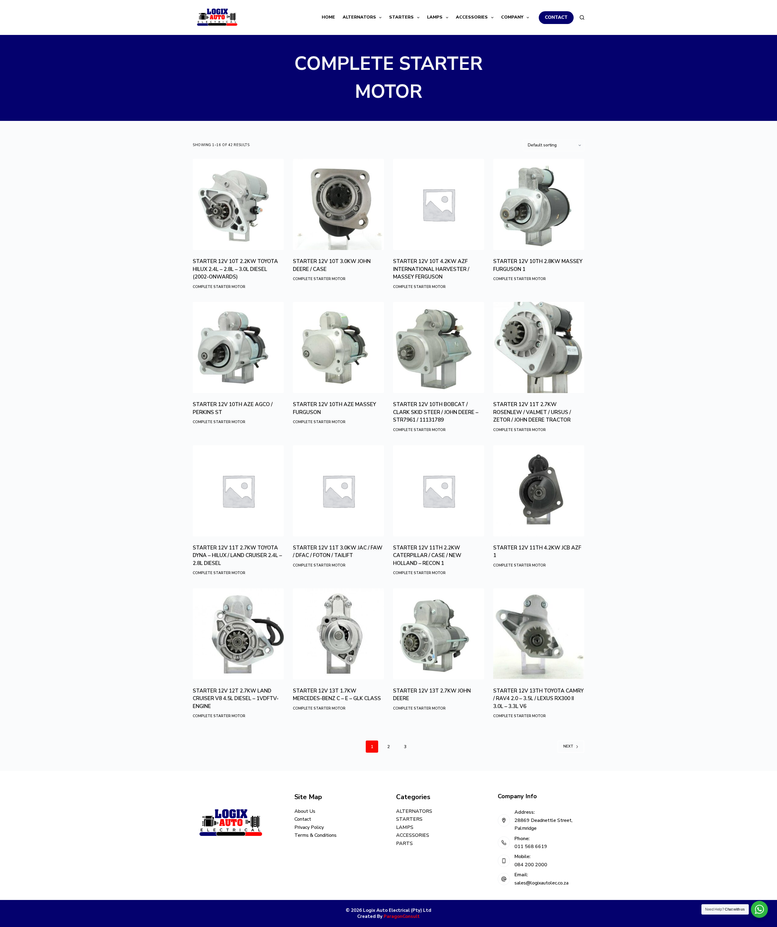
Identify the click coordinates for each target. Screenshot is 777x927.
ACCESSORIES (472, 17)
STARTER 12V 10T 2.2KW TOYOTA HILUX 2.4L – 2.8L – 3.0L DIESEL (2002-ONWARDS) (235, 269)
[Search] (582, 17)
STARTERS (401, 17)
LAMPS (435, 17)
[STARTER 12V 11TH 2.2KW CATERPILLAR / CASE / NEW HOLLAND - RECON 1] (438, 490)
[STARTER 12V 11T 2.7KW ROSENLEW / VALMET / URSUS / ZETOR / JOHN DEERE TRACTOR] (538, 347)
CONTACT (556, 17)
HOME (328, 17)
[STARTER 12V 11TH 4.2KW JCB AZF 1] (538, 490)
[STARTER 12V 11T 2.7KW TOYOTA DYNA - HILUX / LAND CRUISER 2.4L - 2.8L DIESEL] (238, 490)
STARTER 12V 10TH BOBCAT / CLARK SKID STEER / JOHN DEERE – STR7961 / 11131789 (435, 412)
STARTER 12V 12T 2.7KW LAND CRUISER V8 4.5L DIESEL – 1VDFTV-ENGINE (236, 698)
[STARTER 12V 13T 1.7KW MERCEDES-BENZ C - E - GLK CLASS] (338, 633)
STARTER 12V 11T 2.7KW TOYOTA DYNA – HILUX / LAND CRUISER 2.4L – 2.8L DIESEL (237, 555)
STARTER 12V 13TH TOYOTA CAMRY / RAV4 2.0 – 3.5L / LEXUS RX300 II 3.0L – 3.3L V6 (538, 698)
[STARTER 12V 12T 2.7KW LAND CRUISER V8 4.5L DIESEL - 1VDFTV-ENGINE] (238, 633)
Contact (302, 819)
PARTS (404, 843)
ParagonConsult (402, 916)
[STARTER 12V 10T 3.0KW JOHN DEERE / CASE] (338, 204)
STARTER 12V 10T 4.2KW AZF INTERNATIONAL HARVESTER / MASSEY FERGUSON (431, 269)
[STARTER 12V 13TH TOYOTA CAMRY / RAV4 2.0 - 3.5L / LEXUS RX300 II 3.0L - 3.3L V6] (538, 633)
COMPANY (512, 17)
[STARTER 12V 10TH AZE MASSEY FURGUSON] (338, 347)
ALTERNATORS (359, 17)
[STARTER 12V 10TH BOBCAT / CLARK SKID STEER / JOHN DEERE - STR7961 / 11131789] (438, 347)
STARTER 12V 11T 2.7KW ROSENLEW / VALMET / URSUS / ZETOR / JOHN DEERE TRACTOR (532, 412)
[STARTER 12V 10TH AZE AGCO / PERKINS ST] (238, 347)
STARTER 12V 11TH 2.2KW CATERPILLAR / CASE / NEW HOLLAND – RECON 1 (427, 555)
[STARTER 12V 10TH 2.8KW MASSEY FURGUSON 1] (538, 204)
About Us (304, 811)
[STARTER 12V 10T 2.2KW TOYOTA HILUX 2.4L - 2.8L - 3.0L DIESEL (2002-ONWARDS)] (238, 204)
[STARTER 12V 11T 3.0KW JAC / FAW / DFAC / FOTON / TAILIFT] (338, 490)
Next (568, 746)
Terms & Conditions (315, 835)
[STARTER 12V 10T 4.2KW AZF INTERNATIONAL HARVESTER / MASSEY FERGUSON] (438, 204)
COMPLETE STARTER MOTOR (219, 286)
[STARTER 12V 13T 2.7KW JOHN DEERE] (438, 633)
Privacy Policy (309, 827)
